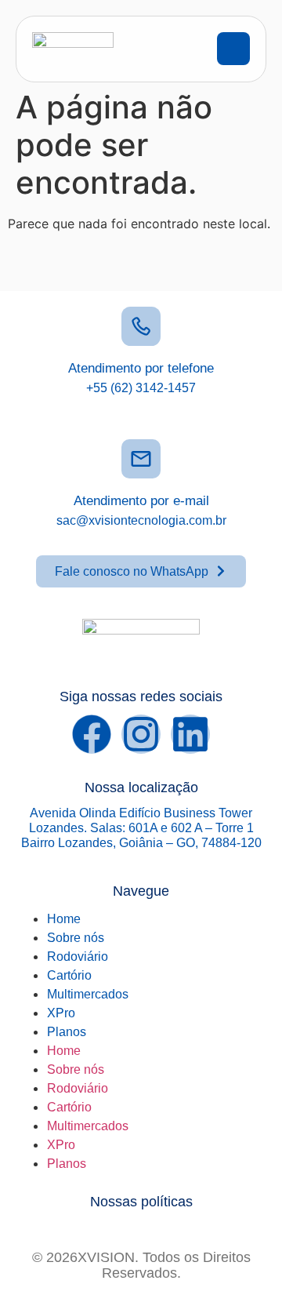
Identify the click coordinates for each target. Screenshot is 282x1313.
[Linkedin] (190, 734)
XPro (61, 1013)
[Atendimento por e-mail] (141, 458)
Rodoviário (77, 956)
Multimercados (87, 994)
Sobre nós (75, 937)
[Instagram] (141, 734)
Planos (66, 1031)
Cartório (69, 975)
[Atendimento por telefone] (141, 326)
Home (64, 919)
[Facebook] (91, 734)
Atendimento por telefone (141, 368)
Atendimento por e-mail (141, 500)
